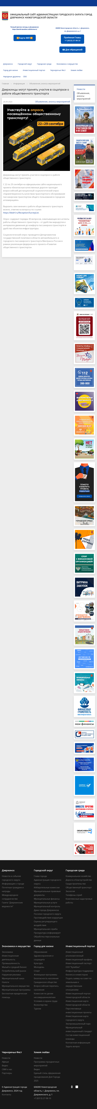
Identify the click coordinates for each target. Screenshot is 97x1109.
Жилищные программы (45, 974)
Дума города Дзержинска (46, 910)
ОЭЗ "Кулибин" (73, 967)
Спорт (37, 970)
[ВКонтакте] (67, 1087)
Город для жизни (10, 70)
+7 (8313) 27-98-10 (42, 1098)
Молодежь (39, 967)
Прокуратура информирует (47, 932)
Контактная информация (78, 1042)
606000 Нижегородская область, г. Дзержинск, (72, 28)
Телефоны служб (74, 895)
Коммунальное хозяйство (78, 876)
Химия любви (76, 70)
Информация (19, 83)
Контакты (6, 1094)
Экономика (7, 952)
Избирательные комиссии (47, 887)
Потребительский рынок (14, 970)
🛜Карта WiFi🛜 (25, 38)
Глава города (40, 876)
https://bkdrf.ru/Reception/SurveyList (21, 212)
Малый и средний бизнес (14, 967)
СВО (25, 76)
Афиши (5, 1061)
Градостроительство (76, 883)
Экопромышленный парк (78, 1023)
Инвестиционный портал (34, 70)
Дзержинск (8, 64)
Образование (40, 952)
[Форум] (77, 1087)
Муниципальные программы (16, 989)
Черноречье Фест (58, 70)
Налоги (5, 982)
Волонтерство (41, 1004)
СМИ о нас (7, 1069)
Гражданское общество (45, 982)
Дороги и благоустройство (79, 880)
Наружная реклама (11, 974)
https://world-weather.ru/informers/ (24, 29)
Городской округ (25, 64)
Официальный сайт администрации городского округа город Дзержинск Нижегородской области (51, 16)
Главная (5, 83)
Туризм (37, 1008)
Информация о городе (13, 883)
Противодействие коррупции (48, 917)
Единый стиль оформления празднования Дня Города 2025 (47, 1077)
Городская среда (44, 64)
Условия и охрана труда (45, 1001)
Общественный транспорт (79, 887)
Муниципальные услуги (45, 902)
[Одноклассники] (72, 1087)
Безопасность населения (46, 978)
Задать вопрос (73, 1046)
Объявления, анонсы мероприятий (44, 83)
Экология (70, 891)
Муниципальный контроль (47, 906)
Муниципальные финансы (47, 898)
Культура (38, 963)
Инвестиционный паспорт (79, 963)
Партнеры (7, 1073)
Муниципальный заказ (13, 978)
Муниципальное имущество (16, 986)
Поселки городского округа (47, 914)
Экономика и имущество (67, 64)
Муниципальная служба (45, 929)
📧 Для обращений (72, 49)
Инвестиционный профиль (79, 959)
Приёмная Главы (72, 39)
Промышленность (11, 963)
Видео (5, 1065)
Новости (81, 89)
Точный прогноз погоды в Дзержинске (24, 27)
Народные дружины (12, 76)
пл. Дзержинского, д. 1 (72, 31)
